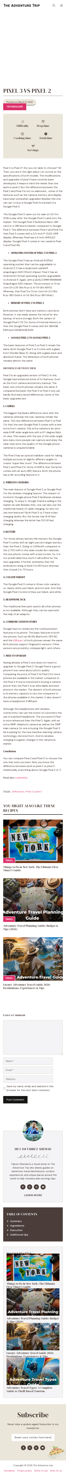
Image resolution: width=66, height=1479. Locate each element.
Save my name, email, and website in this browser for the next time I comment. (30, 1088)
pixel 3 (38, 791)
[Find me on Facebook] (22, 1187)
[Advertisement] (33, 46)
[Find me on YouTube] (43, 1187)
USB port (18, 640)
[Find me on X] (29, 1187)
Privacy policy (24, 1470)
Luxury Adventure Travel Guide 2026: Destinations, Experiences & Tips (26, 986)
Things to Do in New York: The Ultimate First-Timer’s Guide (31, 868)
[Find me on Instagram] (36, 1187)
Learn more (33, 1195)
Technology (14, 106)
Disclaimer (9, 1470)
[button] (54, 5)
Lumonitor (22, 777)
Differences (18, 791)
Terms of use (41, 1470)
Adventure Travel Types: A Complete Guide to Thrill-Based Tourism (29, 1389)
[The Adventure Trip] (22, 5)
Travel (9, 860)
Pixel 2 (29, 791)
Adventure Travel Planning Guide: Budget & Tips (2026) (30, 927)
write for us (56, 1470)
